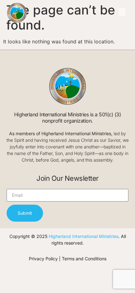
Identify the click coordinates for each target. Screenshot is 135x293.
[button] (122, 12)
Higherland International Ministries (83, 236)
